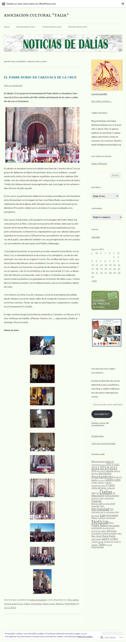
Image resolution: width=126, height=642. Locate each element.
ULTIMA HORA (97, 436)
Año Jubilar (73, 599)
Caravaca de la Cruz (13, 603)
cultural (111, 488)
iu (105, 512)
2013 (95, 468)
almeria (109, 470)
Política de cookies (85, 636)
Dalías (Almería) (99, 163)
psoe (113, 533)
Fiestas (96, 501)
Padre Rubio (70, 603)
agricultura (101, 471)
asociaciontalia (99, 94)
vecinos (108, 545)
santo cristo (110, 539)
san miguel (96, 539)
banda (116, 477)
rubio (119, 533)
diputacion (98, 495)
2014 (104, 467)
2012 (117, 464)
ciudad (94, 482)
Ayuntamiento (102, 476)
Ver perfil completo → (101, 101)
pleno (103, 531)
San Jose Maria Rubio (103, 535)
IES (112, 509)
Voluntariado (97, 547)
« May (94, 281)
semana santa (97, 541)
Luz (102, 515)
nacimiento (110, 518)
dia (114, 493)
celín (117, 480)
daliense (95, 493)
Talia (101, 544)
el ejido (94, 498)
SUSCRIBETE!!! (101, 414)
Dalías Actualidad (38, 599)
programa (106, 533)
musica (101, 518)
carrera (101, 480)
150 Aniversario (98, 465)
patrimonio (96, 528)
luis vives (95, 515)
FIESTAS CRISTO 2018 (51, 27)
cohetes (101, 482)
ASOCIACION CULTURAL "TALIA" (36, 15)
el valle (101, 498)
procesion (96, 533)
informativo (96, 512)
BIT (120, 477)
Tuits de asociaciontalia (103, 443)
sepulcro (117, 542)
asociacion (104, 473)
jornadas (110, 512)
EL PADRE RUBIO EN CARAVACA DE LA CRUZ (40, 77)
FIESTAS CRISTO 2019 (77, 27)
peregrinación (109, 528)
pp (108, 530)
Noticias (60, 603)
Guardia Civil (97, 506)
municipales (112, 515)
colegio (108, 482)
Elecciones (112, 495)
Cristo (110, 485)
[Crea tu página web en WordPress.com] (63, 3)
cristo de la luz (98, 487)
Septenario (108, 542)
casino (109, 480)
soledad (94, 545)
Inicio (7, 27)
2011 (109, 464)
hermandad (36, 603)
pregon (113, 531)
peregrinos (96, 531)
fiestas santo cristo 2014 (103, 503)
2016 (93, 471)
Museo (94, 517)
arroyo (94, 473)
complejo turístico (98, 485)
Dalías (27, 603)
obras (111, 523)
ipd (102, 512)
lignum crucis (49, 603)
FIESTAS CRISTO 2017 (25, 27)
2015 (113, 468)
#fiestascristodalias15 (102, 461)
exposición (109, 498)
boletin (94, 480)
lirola (117, 512)
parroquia (113, 525)
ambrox (117, 471)
